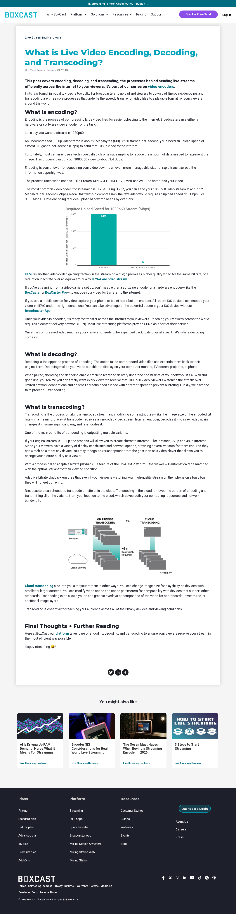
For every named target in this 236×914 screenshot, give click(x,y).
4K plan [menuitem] (23, 844)
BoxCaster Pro (56, 292)
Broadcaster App (38, 311)
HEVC (29, 274)
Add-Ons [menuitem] (24, 860)
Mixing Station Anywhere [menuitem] (86, 844)
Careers (181, 829)
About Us (182, 821)
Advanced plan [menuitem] (27, 835)
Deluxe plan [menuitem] (26, 827)
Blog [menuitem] (124, 844)
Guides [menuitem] (125, 819)
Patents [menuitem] (94, 886)
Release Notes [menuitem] (48, 892)
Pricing (141, 14)
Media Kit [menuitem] (106, 886)
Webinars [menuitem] (127, 827)
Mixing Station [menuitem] (79, 860)
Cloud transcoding (39, 586)
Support (156, 14)
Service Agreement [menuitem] (40, 886)
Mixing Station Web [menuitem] (82, 852)
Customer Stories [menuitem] (132, 810)
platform (62, 633)
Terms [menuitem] (22, 886)
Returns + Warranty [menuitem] (76, 886)
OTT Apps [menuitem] (76, 819)
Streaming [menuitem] (76, 810)
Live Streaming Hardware (43, 37)
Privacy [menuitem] (58, 886)
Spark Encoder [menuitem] (79, 827)
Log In (226, 15)
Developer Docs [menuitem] (28, 892)
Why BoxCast (56, 14)
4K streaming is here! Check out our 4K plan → (118, 3)
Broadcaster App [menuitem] (80, 835)
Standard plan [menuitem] (27, 819)
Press (180, 837)
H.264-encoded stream (109, 279)
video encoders (161, 86)
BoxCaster (33, 292)
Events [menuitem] (125, 835)
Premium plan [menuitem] (27, 852)
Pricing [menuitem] (22, 810)
